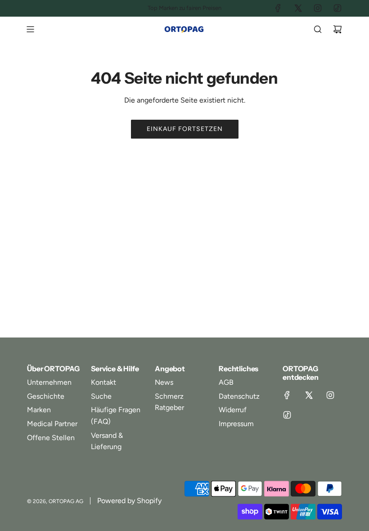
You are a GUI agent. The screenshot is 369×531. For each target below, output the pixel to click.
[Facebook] (278, 8)
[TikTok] (337, 8)
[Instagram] (318, 8)
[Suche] (318, 29)
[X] (298, 8)
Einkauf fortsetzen (185, 129)
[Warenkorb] (337, 29)
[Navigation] (30, 29)
